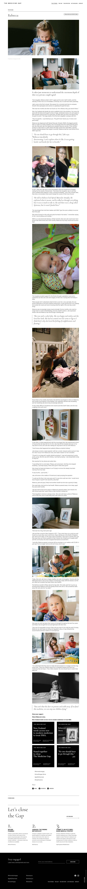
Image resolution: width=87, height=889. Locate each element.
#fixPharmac (35, 844)
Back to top (84, 879)
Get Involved (74, 3)
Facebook (43, 788)
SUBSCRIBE (72, 861)
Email (35, 788)
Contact (81, 3)
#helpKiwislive (66, 844)
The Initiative (66, 3)
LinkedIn (51, 788)
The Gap (60, 3)
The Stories (54, 3)
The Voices (10, 9)
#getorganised (59, 844)
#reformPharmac (12, 844)
